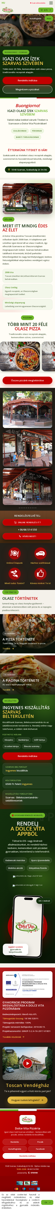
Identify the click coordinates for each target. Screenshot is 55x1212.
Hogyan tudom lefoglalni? (25, 1100)
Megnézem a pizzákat (27, 89)
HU (3, 3)
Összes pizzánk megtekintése (27, 380)
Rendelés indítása (27, 80)
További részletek (12, 1037)
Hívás (49, 18)
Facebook (40, 1149)
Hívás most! (29, 536)
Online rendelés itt (29, 522)
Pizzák (40, 1142)
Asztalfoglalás (35, 18)
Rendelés (15, 1142)
